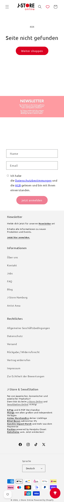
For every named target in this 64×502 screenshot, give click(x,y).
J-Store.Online (35, 401)
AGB (18, 185)
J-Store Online (26, 499)
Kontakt (12, 265)
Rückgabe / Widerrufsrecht (23, 352)
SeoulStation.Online (17, 404)
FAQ (9, 281)
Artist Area (13, 305)
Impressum (13, 368)
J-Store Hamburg (17, 297)
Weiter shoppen (32, 51)
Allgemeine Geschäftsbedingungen (28, 328)
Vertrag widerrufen (18, 360)
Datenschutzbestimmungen (33, 180)
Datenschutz (15, 336)
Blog (10, 289)
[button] (7, 7)
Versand (12, 344)
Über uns (12, 257)
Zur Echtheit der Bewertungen (25, 376)
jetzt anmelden (32, 200)
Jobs (10, 273)
